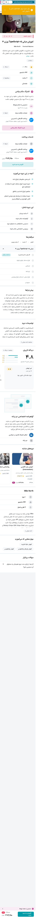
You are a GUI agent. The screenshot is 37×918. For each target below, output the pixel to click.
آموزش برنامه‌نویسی (9, 549)
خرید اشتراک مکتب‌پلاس (18, 128)
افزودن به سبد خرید (17, 164)
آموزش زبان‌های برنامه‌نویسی (25, 549)
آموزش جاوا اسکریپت (26, 544)
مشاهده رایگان (6, 255)
